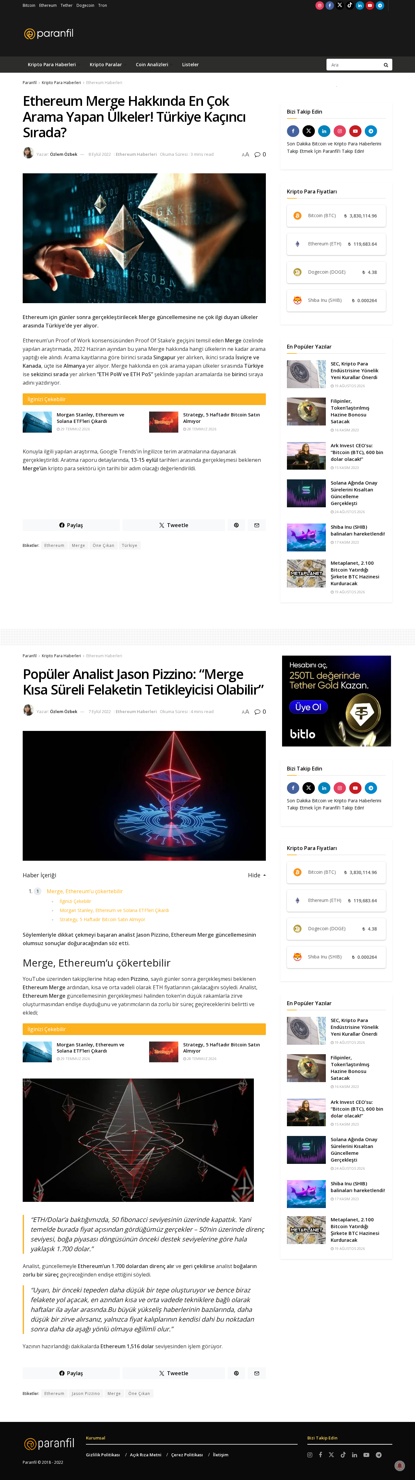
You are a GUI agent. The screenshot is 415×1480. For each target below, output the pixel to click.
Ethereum (48, 5)
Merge (78, 545)
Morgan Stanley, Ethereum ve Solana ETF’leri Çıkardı (90, 418)
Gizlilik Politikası (103, 1455)
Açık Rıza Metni (145, 1455)
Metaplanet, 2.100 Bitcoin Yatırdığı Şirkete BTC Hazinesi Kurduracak (355, 573)
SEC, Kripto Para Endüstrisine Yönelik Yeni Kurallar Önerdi (354, 370)
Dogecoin (85, 5)
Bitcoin (29, 5)
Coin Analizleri (152, 64)
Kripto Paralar (106, 64)
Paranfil (30, 82)
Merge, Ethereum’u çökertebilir (85, 891)
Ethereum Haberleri (104, 82)
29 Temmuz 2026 (75, 428)
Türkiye (129, 545)
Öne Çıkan (103, 545)
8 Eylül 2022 (100, 154)
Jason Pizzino (86, 1393)
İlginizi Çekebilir (75, 901)
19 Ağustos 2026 (349, 385)
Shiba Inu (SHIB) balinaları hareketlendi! (358, 530)
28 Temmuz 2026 (201, 428)
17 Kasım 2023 (346, 542)
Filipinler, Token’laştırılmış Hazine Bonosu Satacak (350, 411)
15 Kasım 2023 (346, 467)
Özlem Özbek (63, 154)
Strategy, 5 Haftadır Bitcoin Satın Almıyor (102, 919)
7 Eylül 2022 (100, 711)
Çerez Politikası (187, 1455)
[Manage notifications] (400, 1466)
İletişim (220, 1455)
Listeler (190, 64)
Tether (67, 5)
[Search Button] (386, 64)
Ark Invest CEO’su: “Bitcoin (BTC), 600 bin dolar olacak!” (357, 452)
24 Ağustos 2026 (349, 511)
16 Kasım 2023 (346, 429)
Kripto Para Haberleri (52, 64)
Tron (102, 5)
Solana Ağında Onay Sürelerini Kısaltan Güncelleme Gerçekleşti (354, 492)
